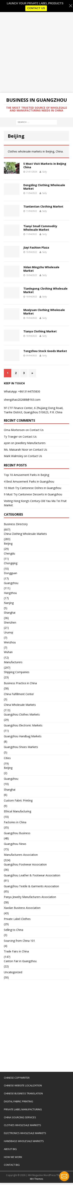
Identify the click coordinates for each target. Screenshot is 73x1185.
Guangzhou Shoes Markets (21, 747)
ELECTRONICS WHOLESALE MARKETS (25, 1133)
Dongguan (10, 573)
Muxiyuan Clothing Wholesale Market (44, 311)
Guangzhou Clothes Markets (22, 714)
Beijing (8, 543)
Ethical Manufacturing (17, 811)
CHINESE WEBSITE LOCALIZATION (23, 1085)
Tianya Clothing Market (40, 331)
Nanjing (9, 603)
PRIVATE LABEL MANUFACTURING (23, 1109)
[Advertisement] (36, 52)
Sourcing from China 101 (19, 940)
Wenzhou (10, 642)
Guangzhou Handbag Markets (22, 736)
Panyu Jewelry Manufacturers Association (30, 897)
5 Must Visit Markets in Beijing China (44, 165)
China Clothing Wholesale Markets (25, 534)
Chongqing (10, 563)
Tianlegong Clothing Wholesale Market (45, 290)
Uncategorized (13, 972)
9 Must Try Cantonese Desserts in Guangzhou (33, 494)
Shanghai (9, 612)
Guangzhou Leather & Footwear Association (32, 875)
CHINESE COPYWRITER (17, 1077)
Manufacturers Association (21, 855)
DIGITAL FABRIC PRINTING (18, 1101)
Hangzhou (10, 593)
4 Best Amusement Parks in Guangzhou (29, 481)
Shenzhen (10, 622)
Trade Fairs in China (16, 951)
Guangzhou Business (17, 833)
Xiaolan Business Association (22, 908)
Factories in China (15, 822)
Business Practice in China (20, 683)
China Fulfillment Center (19, 694)
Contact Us (37, 430)
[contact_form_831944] (64, 1176)
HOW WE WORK (13, 1157)
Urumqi (8, 632)
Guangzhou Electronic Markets (23, 725)
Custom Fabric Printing (18, 800)
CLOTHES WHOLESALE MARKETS (22, 1125)
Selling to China (13, 930)
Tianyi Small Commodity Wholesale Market (40, 227)
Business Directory (16, 524)
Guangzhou (11, 583)
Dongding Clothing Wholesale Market (44, 186)
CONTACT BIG (12, 1165)
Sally (44, 171)
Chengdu (9, 553)
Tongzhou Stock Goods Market (45, 351)
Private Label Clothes (17, 919)
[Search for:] (36, 122)
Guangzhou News (15, 844)
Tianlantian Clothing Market (43, 206)
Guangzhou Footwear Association (25, 864)
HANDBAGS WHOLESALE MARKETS (24, 1141)
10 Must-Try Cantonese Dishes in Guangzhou (32, 488)
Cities (7, 758)
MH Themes (36, 1179)
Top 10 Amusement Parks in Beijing (26, 475)
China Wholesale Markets (20, 705)
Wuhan (8, 652)
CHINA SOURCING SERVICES (20, 1117)
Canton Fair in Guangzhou (20, 961)
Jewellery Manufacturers (30, 443)
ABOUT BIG (10, 1149)
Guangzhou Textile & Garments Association (31, 886)
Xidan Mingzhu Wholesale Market (41, 268)
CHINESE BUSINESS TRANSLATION (23, 1093)
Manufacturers (13, 662)
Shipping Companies (16, 672)
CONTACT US (36, 8)
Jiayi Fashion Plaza (36, 247)
